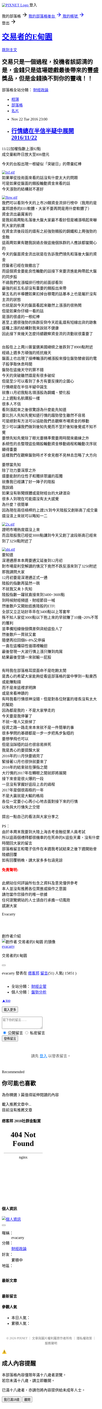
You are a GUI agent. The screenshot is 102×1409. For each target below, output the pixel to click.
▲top (6, 1000)
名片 (15, 111)
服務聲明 (51, 1343)
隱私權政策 (84, 1338)
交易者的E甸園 (27, 36)
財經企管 (38, 986)
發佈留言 (10, 1038)
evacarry (8, 946)
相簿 (15, 99)
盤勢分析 (38, 992)
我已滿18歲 (11, 1399)
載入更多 (10, 1010)
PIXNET (22, 1338)
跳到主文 (9, 50)
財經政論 (40, 90)
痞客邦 (33, 973)
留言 (44, 973)
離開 (27, 1399)
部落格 (17, 105)
